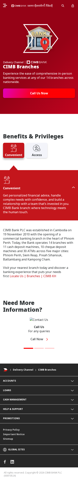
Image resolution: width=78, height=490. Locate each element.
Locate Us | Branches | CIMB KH (33, 276)
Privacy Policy (11, 429)
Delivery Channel (23, 369)
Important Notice (14, 434)
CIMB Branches (47, 369)
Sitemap (8, 438)
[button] (28, 348)
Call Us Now (39, 93)
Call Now (37, 339)
